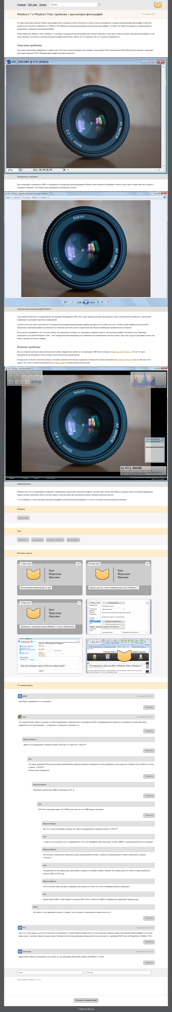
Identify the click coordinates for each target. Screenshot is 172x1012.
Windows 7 (23, 540)
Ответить (149, 707)
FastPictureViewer (124, 360)
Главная (21, 4)
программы (23, 518)
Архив (42, 4)
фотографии (73, 540)
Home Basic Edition (58, 363)
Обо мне (32, 4)
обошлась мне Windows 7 (122, 352)
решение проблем (55, 540)
